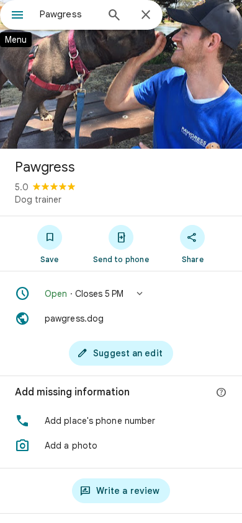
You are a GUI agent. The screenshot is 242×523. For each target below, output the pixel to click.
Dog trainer (38, 199)
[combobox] (68, 14)
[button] (121, 293)
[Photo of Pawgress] (121, 74)
